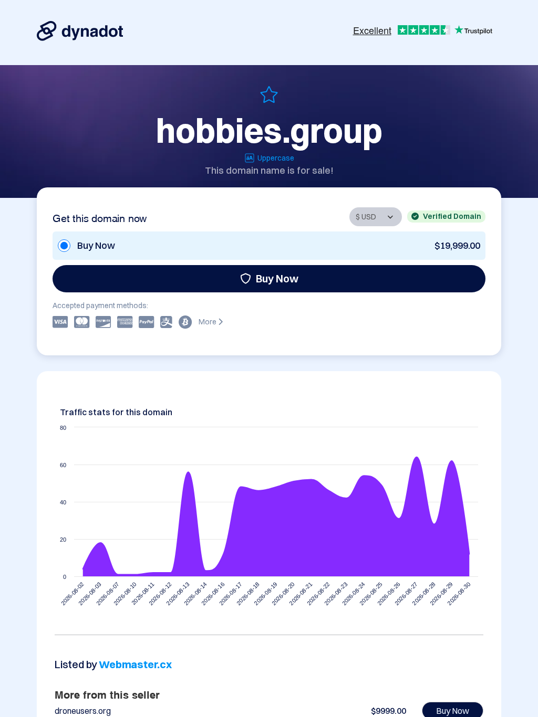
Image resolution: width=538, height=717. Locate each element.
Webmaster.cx (135, 664)
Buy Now (277, 278)
